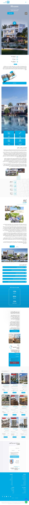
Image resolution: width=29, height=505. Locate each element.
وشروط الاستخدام (12, 359)
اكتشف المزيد (5, 392)
